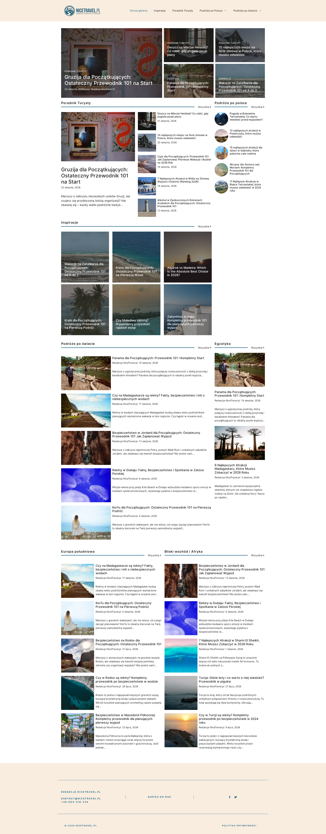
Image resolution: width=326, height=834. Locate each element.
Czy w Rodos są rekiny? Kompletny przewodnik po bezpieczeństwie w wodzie (127, 679)
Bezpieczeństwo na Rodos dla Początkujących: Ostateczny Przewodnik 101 (128, 642)
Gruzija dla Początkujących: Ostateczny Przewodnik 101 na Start (108, 80)
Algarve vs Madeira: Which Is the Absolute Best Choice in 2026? (187, 271)
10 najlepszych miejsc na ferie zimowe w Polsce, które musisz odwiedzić (240, 51)
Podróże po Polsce (211, 10)
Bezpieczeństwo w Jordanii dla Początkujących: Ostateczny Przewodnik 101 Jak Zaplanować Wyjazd (156, 434)
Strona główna (138, 10)
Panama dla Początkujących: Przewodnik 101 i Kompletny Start (188, 86)
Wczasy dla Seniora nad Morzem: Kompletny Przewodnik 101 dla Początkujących (244, 169)
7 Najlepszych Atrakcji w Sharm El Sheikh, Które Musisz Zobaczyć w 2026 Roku (229, 642)
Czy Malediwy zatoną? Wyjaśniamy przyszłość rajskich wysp (133, 324)
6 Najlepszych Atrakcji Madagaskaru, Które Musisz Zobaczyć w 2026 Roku (235, 468)
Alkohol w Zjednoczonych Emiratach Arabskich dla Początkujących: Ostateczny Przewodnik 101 (184, 203)
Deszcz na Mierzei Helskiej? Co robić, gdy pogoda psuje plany (187, 51)
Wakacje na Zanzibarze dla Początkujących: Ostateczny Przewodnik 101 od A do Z (239, 86)
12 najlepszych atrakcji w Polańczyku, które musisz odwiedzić (245, 133)
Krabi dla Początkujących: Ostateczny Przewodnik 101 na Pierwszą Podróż (85, 324)
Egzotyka (173, 78)
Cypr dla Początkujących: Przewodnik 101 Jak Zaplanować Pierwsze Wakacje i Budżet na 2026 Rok (184, 159)
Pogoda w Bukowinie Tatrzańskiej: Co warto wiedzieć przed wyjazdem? (246, 116)
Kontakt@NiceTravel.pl (81, 798)
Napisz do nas (159, 796)
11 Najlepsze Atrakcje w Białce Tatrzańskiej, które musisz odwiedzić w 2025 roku (245, 186)
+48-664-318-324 (74, 802)
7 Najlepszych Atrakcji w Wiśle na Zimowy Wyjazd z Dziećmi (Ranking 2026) (183, 180)
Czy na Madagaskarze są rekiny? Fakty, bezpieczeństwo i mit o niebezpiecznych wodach (125, 569)
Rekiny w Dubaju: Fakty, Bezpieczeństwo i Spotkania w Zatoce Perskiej (229, 605)
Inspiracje (160, 10)
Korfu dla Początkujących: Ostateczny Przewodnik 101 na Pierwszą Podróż (123, 605)
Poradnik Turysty (183, 10)
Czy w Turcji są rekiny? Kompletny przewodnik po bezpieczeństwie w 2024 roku (228, 718)
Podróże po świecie (245, 10)
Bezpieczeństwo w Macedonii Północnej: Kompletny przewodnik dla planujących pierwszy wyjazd (125, 718)
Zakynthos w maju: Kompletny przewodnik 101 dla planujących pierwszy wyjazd (187, 322)
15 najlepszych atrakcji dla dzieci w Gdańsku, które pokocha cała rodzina (246, 150)
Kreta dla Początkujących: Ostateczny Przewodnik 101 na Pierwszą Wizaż (136, 271)
